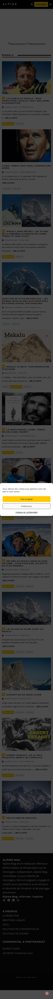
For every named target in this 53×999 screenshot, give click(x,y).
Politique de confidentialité (27, 512)
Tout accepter (26, 499)
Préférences (26, 506)
